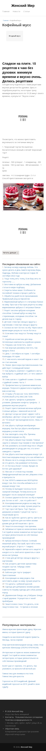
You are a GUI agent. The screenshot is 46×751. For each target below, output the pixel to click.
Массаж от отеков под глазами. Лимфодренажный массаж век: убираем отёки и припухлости (22, 474)
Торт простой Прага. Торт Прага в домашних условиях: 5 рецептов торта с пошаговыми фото (19, 512)
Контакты (9, 717)
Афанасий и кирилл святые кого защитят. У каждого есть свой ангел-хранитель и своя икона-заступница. (22, 552)
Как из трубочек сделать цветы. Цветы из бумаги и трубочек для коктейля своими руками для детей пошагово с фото (22, 520)
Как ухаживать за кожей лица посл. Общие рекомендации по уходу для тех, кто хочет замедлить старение (22, 448)
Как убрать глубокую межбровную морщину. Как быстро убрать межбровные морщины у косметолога (21, 428)
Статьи (26, 11)
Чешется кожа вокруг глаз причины (20, 526)
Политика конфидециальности (18, 720)
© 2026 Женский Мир (14, 711)
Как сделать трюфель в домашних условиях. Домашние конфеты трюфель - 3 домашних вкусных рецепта (21, 402)
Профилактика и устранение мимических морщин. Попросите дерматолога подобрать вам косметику (22, 388)
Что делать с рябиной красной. (18, 584)
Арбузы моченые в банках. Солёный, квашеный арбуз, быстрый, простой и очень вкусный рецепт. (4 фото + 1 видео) (21, 543)
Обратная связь (12, 728)
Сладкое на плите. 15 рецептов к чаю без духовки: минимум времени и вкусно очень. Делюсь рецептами (22, 72)
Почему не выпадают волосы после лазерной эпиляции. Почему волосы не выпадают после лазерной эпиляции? (19, 492)
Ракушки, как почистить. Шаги (18, 345)
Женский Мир (23, 5)
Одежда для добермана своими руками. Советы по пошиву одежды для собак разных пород (22, 589)
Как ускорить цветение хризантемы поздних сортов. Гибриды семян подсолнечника (19, 566)
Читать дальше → (11, 252)
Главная (5, 11)
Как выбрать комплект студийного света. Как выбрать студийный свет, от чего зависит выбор (22, 374)
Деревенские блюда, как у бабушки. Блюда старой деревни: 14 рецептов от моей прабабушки (22, 598)
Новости (16, 11)
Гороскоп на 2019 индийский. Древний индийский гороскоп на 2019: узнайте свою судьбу (21, 684)
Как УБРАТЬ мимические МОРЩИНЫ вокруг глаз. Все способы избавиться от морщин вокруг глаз (20, 483)
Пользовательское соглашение (29, 717)
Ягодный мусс (15, 36)
